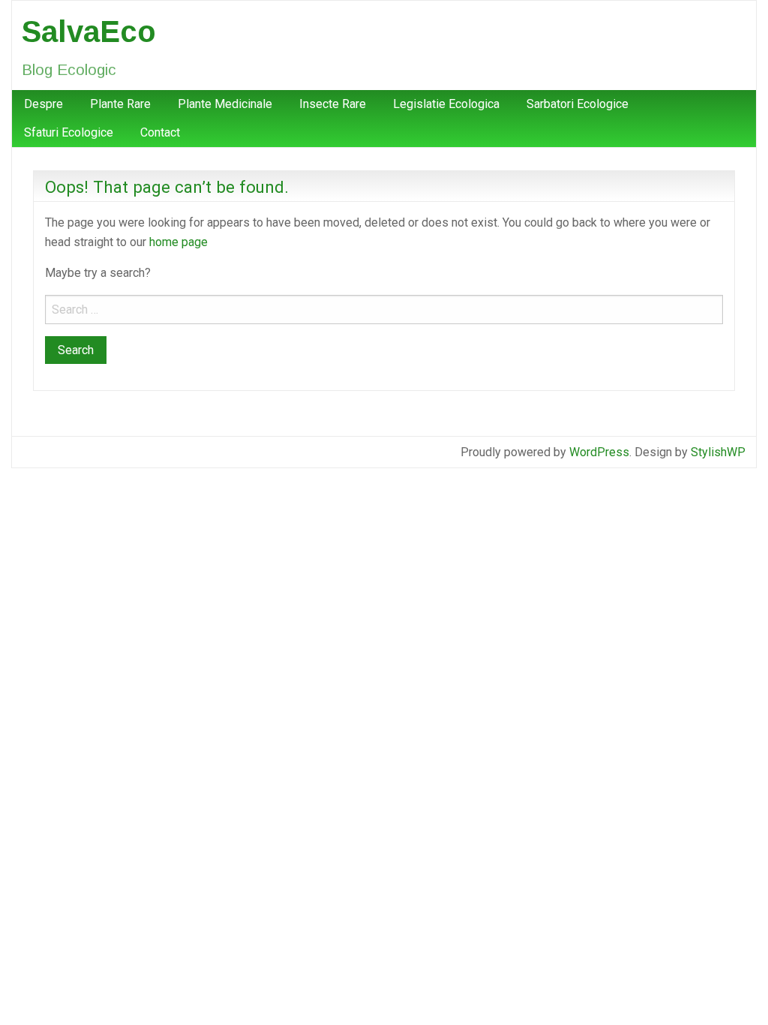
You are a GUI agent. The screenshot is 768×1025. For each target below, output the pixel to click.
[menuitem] (43, 104)
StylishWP (718, 452)
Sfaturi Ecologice (68, 132)
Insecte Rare (332, 104)
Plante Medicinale (225, 104)
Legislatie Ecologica (446, 104)
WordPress (599, 452)
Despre (43, 104)
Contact (160, 132)
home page (178, 242)
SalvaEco (89, 31)
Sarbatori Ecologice (577, 104)
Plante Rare (120, 104)
